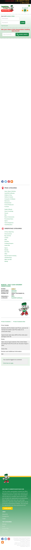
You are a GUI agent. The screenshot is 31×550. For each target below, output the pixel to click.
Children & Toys (8, 195)
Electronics (7, 200)
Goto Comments (6, 321)
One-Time (7, 251)
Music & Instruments (9, 217)
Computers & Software (10, 199)
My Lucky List (24, 7)
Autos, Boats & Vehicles (10, 191)
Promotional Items (9, 218)
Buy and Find (8, 235)
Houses (6, 213)
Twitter (13, 16)
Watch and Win (8, 259)
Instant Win (7, 245)
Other (6, 253)
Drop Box (7, 241)
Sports (6, 220)
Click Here (14, 290)
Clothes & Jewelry (9, 197)
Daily (6, 239)
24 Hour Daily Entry (9, 231)
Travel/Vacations (8, 224)
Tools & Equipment (9, 222)
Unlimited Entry (8, 257)
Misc (6, 215)
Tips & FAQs (25, 3)
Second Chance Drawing (10, 255)
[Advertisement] (15, 381)
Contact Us (5, 516)
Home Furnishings (9, 211)
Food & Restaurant (9, 204)
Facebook (8, 16)
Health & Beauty (8, 209)
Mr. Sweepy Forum (23, 1)
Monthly (6, 249)
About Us (5, 514)
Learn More (7, 508)
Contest (6, 237)
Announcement (8, 233)
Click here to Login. (8, 363)
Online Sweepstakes (4, 6)
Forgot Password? (4, 25)
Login (22, 22)
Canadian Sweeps (10, 1)
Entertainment (8, 202)
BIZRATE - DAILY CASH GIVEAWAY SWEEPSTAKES (11, 285)
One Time (5, 530)
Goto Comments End (19, 321)
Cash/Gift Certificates (10, 193)
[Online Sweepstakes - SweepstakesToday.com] (11, 8)
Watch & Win (5, 533)
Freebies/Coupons (9, 243)
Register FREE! (6, 10)
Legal (3, 518)
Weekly (6, 261)
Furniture (7, 206)
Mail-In (6, 248)
